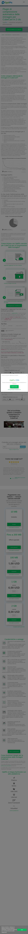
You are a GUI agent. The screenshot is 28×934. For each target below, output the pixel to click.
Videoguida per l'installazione (14, 389)
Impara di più (14, 386)
